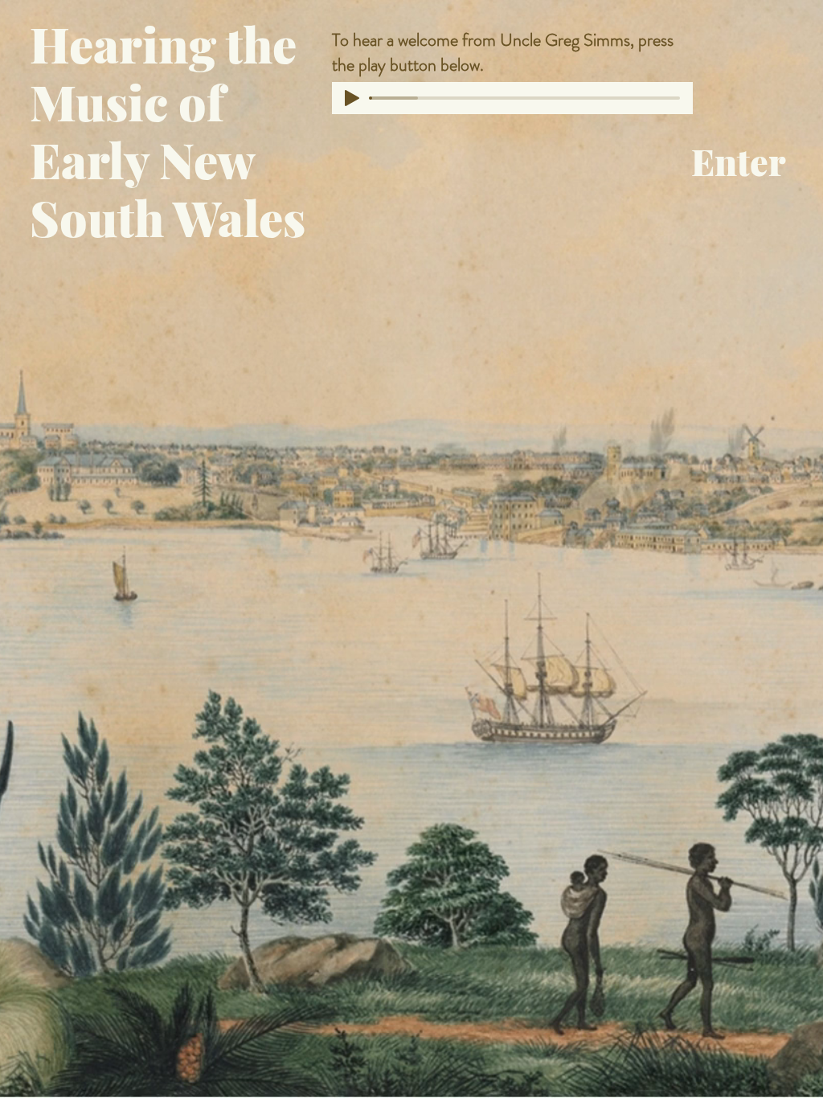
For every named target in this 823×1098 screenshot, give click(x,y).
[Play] (352, 98)
